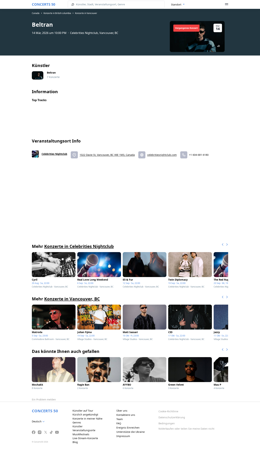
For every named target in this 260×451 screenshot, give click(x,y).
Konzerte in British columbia (57, 13)
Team (119, 419)
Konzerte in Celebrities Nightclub (79, 246)
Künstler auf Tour (83, 410)
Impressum (123, 436)
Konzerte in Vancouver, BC (72, 299)
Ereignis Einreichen (128, 427)
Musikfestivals (81, 434)
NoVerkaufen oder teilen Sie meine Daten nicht (186, 428)
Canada (35, 13)
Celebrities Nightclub (54, 154)
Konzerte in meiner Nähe (87, 418)
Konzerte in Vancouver (86, 13)
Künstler (78, 426)
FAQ (118, 423)
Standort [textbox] (176, 4)
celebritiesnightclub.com (162, 154)
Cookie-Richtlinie (168, 411)
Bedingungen (166, 423)
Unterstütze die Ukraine (130, 431)
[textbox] (39, 421)
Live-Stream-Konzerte (85, 438)
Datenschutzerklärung (171, 417)
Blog (75, 442)
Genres (77, 422)
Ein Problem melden (44, 399)
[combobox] (177, 4)
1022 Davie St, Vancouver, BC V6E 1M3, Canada (107, 154)
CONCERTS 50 (43, 4)
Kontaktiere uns (125, 415)
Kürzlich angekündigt (85, 414)
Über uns (121, 410)
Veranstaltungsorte (84, 430)
